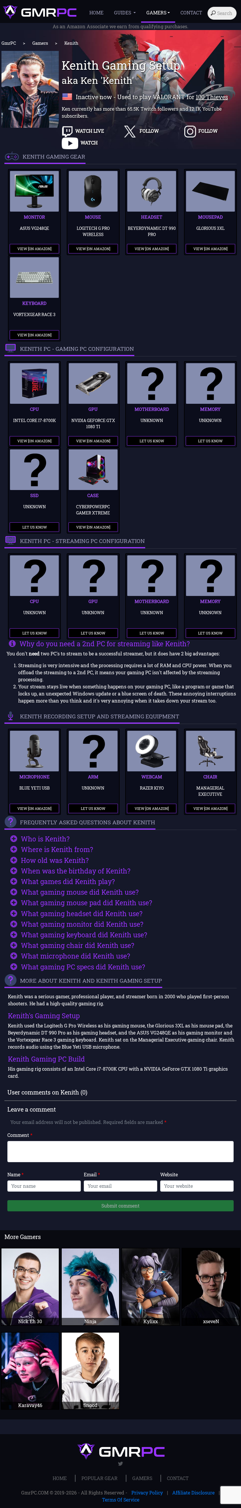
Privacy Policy (147, 1492)
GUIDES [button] (123, 12)
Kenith (71, 43)
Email (92, 1174)
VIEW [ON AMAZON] (34, 248)
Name (15, 1174)
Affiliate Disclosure (193, 1492)
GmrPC (8, 43)
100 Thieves (212, 97)
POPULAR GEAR (99, 1478)
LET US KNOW (152, 441)
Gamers (40, 43)
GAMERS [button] (156, 12)
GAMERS (142, 1478)
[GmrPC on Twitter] (121, 1464)
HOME (96, 12)
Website (169, 1174)
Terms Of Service (120, 1500)
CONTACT (191, 12)
